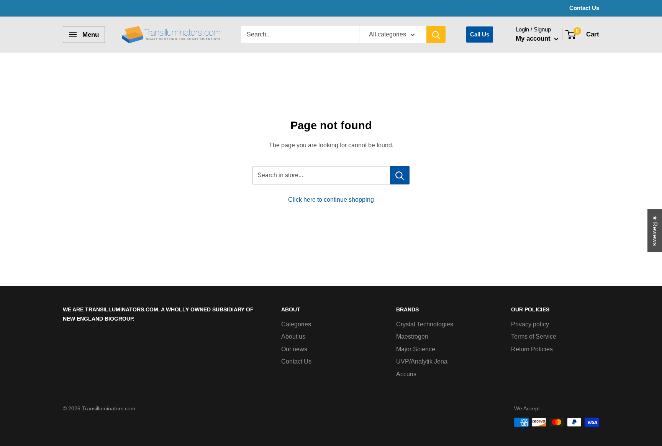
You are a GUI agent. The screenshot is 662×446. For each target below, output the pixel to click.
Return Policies (532, 349)
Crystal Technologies (424, 324)
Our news (294, 349)
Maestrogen (412, 336)
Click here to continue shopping (331, 199)
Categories (296, 324)
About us (293, 336)
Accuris (406, 374)
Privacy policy (530, 324)
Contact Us (584, 8)
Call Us (479, 34)
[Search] (436, 34)
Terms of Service (533, 336)
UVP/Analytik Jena (421, 361)
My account (534, 38)
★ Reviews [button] (655, 230)
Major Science (415, 349)
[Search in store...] (400, 175)
